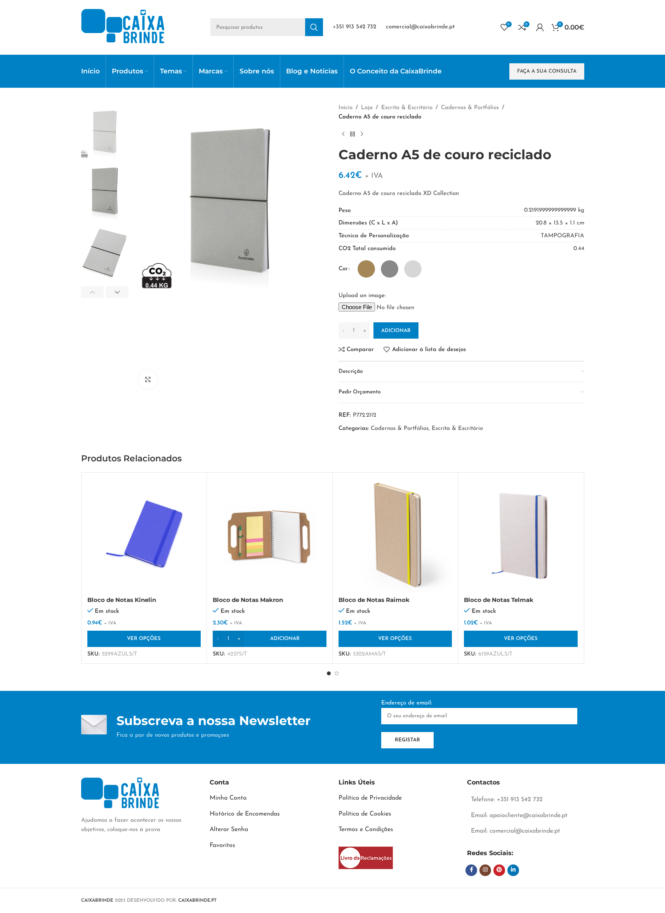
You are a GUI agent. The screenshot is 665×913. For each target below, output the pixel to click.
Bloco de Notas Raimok (374, 599)
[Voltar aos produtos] (352, 134)
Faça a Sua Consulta (546, 71)
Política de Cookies (365, 814)
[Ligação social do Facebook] (471, 870)
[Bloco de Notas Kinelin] (144, 535)
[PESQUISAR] (314, 27)
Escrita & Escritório (406, 108)
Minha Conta (228, 798)
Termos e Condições (366, 829)
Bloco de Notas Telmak (498, 599)
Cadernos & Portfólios (470, 108)
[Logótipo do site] (123, 27)
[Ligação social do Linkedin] (513, 870)
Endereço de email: (406, 703)
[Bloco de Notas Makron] (269, 535)
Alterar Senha (229, 829)
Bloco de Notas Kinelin (121, 599)
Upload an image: (362, 296)
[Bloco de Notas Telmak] (521, 535)
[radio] (366, 269)
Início (345, 108)
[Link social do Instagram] (485, 870)
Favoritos (222, 845)
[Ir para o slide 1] (329, 673)
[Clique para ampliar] (148, 379)
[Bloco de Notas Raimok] (395, 535)
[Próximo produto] (361, 134)
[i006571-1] (366, 858)
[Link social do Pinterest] (499, 870)
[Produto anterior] (343, 134)
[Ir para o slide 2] (337, 673)
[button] (92, 292)
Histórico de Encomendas (245, 814)
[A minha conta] (540, 27)
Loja (367, 108)
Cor (343, 269)
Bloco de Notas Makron (248, 599)
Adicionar (396, 330)
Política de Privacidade (370, 798)
